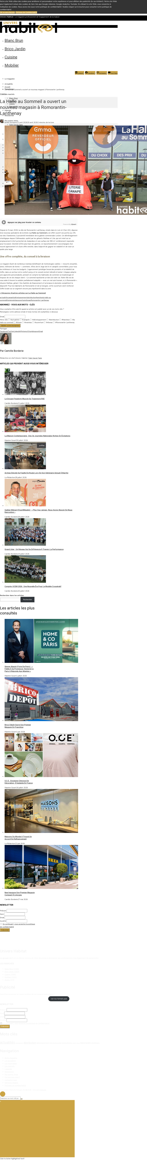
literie (9, 300)
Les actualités (10, 1061)
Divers (9, 980)
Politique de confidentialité (15, 1085)
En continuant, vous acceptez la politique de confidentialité (26, 1023)
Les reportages (11, 1063)
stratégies (95, 1043)
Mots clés (4, 320)
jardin (74, 1043)
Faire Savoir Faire (16, 125)
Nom (2, 914)
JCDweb (42, 1090)
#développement (39, 320)
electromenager (55, 1043)
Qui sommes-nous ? (12, 1077)
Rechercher (27, 599)
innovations (67, 1043)
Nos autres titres (11, 1074)
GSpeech (73, 224)
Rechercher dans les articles (12, 595)
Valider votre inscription (10, 325)
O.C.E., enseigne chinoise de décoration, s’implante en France (19, 782)
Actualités (9, 84)
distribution (31, 297)
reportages (85, 1042)
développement (20, 297)
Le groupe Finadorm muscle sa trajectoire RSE (25, 399)
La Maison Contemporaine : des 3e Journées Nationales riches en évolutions (37, 436)
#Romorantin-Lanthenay (65, 322)
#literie (19, 322)
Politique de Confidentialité (26, 12)
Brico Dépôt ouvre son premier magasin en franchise (18, 726)
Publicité (8, 35)
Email (2, 317)
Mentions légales (11, 46)
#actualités (14, 320)
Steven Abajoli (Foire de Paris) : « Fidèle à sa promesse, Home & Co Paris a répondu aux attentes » (19, 668)
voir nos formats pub (59, 999)
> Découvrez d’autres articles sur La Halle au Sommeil (23, 293)
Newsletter (9, 1072)
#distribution (53, 320)
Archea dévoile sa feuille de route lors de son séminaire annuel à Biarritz (36, 473)
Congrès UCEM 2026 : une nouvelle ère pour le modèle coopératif (33, 586)
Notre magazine (11, 1058)
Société (3, 921)
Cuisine (11, 57)
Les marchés (9, 94)
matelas (14, 300)
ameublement (19, 1043)
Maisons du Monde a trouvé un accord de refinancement (18, 838)
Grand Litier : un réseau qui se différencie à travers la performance (34, 549)
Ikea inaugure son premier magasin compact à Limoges (20, 894)
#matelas (28, 322)
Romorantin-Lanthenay (40, 300)
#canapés (26, 320)
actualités (4, 297)
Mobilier (12, 65)
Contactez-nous (11, 1080)
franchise (39, 297)
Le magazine (10, 79)
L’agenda (8, 1069)
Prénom (3, 911)
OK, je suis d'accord (7, 12)
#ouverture (38, 322)
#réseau (49, 322)
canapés (11, 297)
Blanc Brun (14, 40)
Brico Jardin (15, 48)
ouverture (21, 300)
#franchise (65, 320)
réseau (28, 300)
